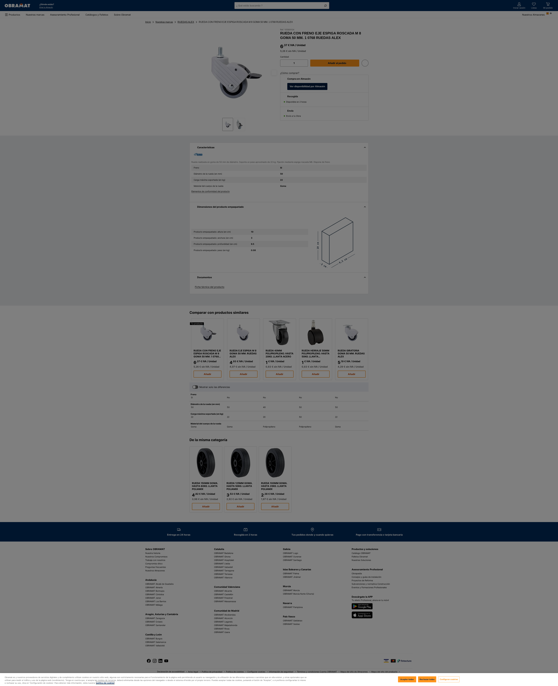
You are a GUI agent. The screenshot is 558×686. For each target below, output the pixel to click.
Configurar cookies (449, 679)
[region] (279, 679)
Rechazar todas (427, 679)
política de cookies (105, 683)
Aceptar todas (407, 679)
